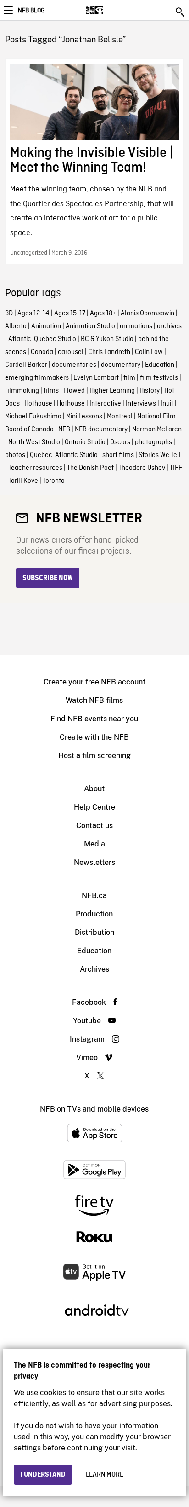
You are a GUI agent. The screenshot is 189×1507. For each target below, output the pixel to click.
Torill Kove (23, 481)
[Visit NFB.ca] (110, 10)
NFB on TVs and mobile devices (94, 1109)
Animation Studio (90, 326)
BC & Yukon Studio (107, 339)
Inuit (167, 403)
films (51, 390)
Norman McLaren (157, 429)
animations (136, 326)
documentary (120, 365)
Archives (94, 969)
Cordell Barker (26, 365)
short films (118, 455)
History (149, 390)
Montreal (120, 416)
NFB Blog (31, 10)
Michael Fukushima (33, 416)
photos (15, 455)
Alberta (16, 326)
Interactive (105, 403)
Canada (42, 352)
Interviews (141, 403)
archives (169, 326)
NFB (64, 429)
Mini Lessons (84, 416)
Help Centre (94, 807)
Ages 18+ (103, 313)
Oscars (120, 442)
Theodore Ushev (141, 468)
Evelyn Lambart (96, 378)
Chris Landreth (109, 352)
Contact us (94, 825)
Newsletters (94, 862)
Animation (46, 326)
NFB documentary (101, 429)
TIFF (176, 468)
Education (159, 365)
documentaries (74, 365)
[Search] (181, 12)
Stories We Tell (160, 455)
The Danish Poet (90, 468)
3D (9, 313)
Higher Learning (112, 390)
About (94, 788)
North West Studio (34, 442)
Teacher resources (35, 468)
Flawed (74, 390)
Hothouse (38, 403)
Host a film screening (94, 755)
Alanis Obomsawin (147, 313)
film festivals (159, 378)
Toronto (54, 481)
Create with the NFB (94, 737)
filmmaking (22, 390)
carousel (70, 352)
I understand (43, 1474)
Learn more (104, 1474)
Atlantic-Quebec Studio (42, 339)
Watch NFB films (94, 700)
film (129, 378)
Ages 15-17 (69, 313)
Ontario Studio (85, 442)
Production (94, 914)
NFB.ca (94, 895)
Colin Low (149, 352)
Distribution (94, 932)
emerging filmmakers (37, 378)
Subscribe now (47, 578)
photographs (153, 442)
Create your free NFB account (94, 682)
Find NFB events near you (94, 718)
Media (94, 844)
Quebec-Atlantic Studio (64, 455)
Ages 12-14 (33, 313)
